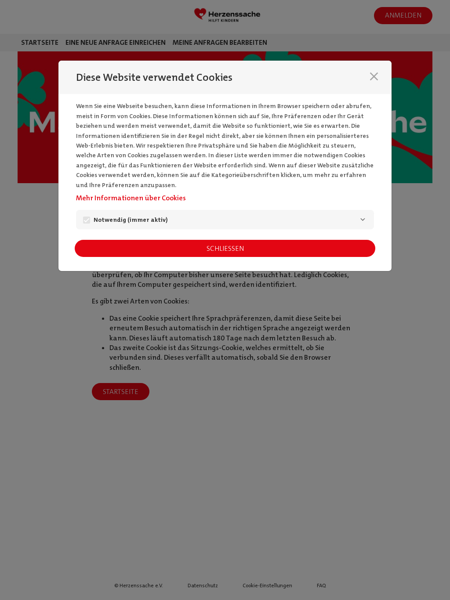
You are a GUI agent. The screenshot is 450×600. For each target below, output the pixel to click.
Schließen (225, 248)
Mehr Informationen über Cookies (131, 197)
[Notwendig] (362, 219)
